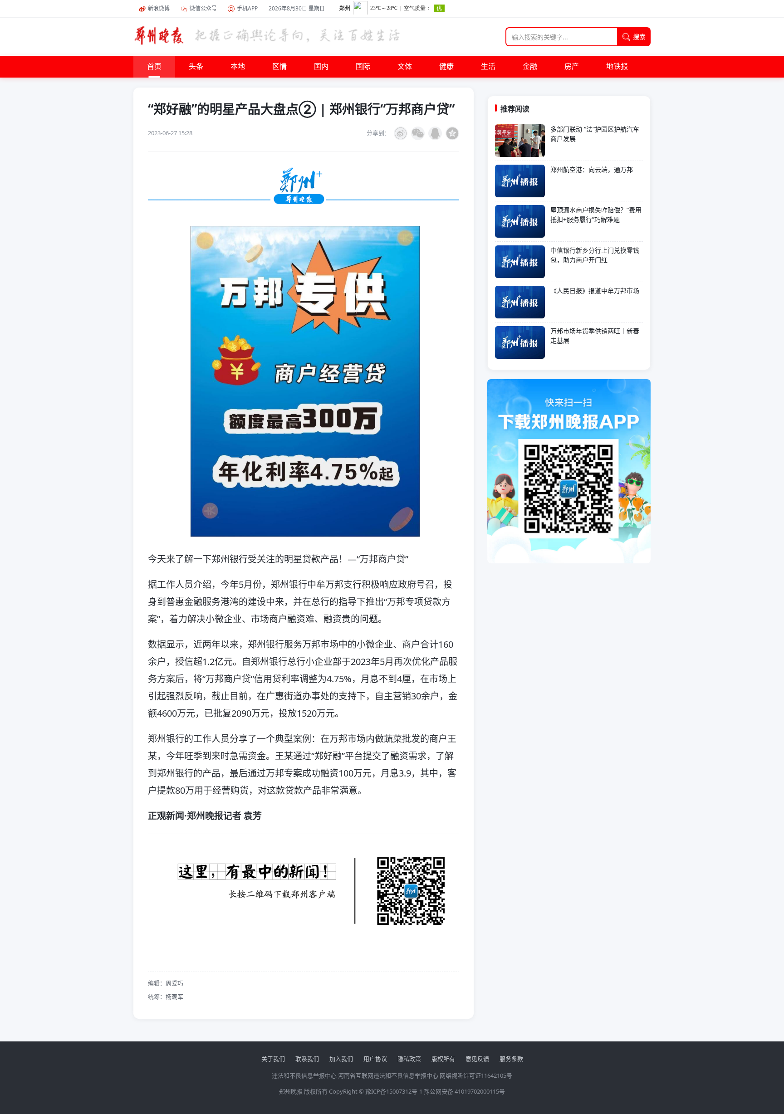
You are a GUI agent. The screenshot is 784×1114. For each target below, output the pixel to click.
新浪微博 (159, 8)
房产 (571, 67)
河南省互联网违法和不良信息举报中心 (388, 1075)
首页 (154, 67)
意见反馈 (477, 1059)
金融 (530, 67)
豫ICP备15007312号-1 (393, 1091)
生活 (488, 67)
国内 (321, 67)
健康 (446, 67)
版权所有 (443, 1059)
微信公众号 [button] (203, 8)
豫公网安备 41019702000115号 (464, 1091)
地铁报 (617, 67)
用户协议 (375, 1059)
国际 (363, 67)
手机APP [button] (247, 8)
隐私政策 (409, 1059)
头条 (196, 67)
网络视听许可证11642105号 (476, 1075)
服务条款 (511, 1059)
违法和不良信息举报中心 (304, 1075)
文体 (404, 67)
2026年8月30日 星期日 (297, 8)
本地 (237, 67)
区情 (279, 67)
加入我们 (341, 1059)
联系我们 (307, 1059)
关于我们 (273, 1059)
